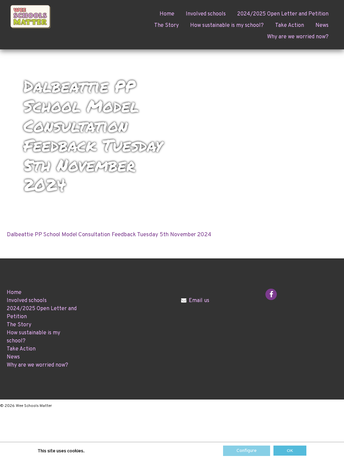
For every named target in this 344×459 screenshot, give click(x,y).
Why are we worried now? (298, 37)
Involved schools (206, 14)
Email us (199, 300)
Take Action (289, 25)
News (322, 25)
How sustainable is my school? (227, 25)
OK (290, 451)
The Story (166, 25)
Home (167, 14)
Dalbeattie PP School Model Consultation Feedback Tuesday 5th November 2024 (109, 235)
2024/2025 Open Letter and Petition (283, 14)
